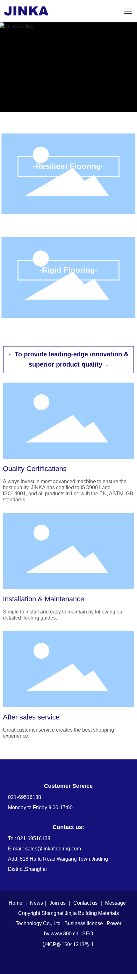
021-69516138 (24, 797)
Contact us (85, 903)
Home (15, 903)
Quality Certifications (35, 469)
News (36, 903)
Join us (57, 903)
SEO (87, 933)
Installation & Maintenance (43, 599)
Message (115, 903)
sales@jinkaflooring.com (53, 848)
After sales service (31, 717)
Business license (83, 923)
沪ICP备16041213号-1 (68, 944)
